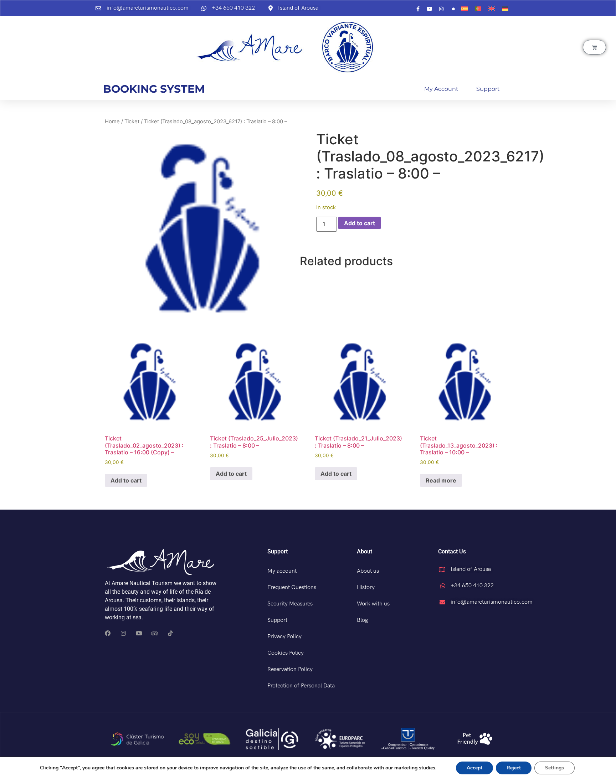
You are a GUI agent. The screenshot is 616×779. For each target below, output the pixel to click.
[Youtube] (139, 633)
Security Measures (290, 603)
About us (368, 571)
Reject (514, 767)
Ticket (131, 121)
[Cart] (594, 47)
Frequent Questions (291, 587)
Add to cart (359, 223)
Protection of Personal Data (301, 685)
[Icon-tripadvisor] (155, 633)
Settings (554, 767)
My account (441, 89)
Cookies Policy (285, 653)
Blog (362, 620)
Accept (474, 767)
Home (112, 121)
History (366, 587)
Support (488, 89)
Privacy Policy (284, 636)
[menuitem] (464, 8)
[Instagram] (123, 633)
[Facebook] (108, 633)
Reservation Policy (290, 669)
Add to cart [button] (126, 480)
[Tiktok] (170, 633)
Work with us (373, 603)
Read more (441, 480)
